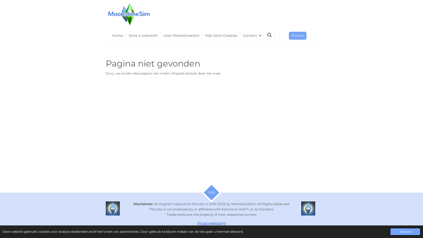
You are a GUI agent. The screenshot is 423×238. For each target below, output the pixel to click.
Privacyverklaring (211, 223)
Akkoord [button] (405, 231)
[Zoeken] (269, 35)
